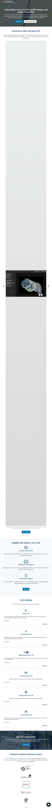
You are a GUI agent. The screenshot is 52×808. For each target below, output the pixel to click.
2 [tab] (25, 534)
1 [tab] (23, 534)
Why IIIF (26, 589)
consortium (25, 758)
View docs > (7, 621)
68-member (17, 758)
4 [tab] (29, 534)
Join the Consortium (30, 21)
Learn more (26, 744)
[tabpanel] (26, 287)
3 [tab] (27, 534)
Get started (19, 21)
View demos (26, 532)
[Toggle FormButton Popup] (48, 804)
